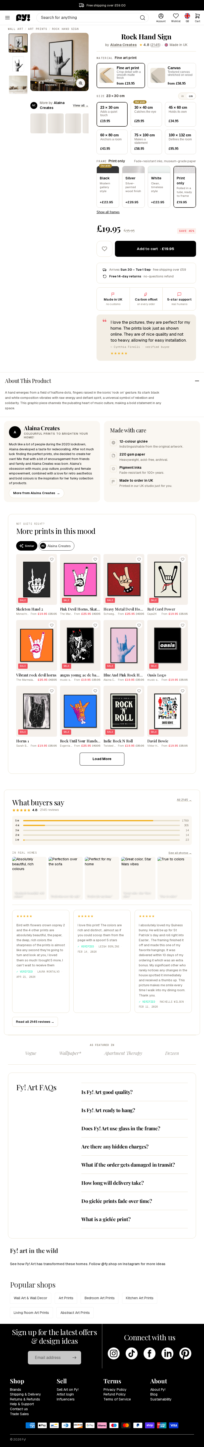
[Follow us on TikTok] (132, 1353)
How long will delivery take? (112, 1182)
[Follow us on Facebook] (149, 1353)
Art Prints (37, 29)
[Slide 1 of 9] (18, 43)
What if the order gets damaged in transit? (128, 1164)
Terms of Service (117, 1399)
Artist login (65, 1394)
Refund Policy (114, 1394)
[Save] (52, 559)
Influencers (66, 1399)
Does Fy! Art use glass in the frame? (120, 1128)
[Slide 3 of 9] (18, 84)
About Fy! (157, 1389)
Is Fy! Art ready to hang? (108, 1110)
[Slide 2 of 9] (18, 63)
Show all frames (108, 212)
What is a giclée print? (105, 1219)
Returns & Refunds (25, 1399)
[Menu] (7, 17)
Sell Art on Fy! (68, 1389)
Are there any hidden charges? (115, 1146)
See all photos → (180, 853)
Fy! (24, 1440)
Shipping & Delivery (25, 1394)
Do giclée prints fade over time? (116, 1200)
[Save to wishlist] (104, 249)
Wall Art (15, 29)
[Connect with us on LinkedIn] (167, 1353)
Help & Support (22, 1404)
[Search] (142, 17)
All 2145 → (184, 800)
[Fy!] (23, 17)
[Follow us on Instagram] (114, 1353)
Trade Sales (19, 1414)
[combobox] (93, 17)
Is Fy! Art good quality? (107, 1091)
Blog (153, 1394)
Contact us (19, 1409)
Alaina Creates (123, 45)
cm (191, 96)
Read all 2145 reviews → (35, 1022)
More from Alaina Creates (36, 493)
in (182, 96)
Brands (15, 1389)
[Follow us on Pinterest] (185, 1353)
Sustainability (161, 1399)
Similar (29, 546)
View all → (81, 105)
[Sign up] (74, 1357)
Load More (102, 759)
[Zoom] (80, 83)
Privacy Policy (115, 1389)
